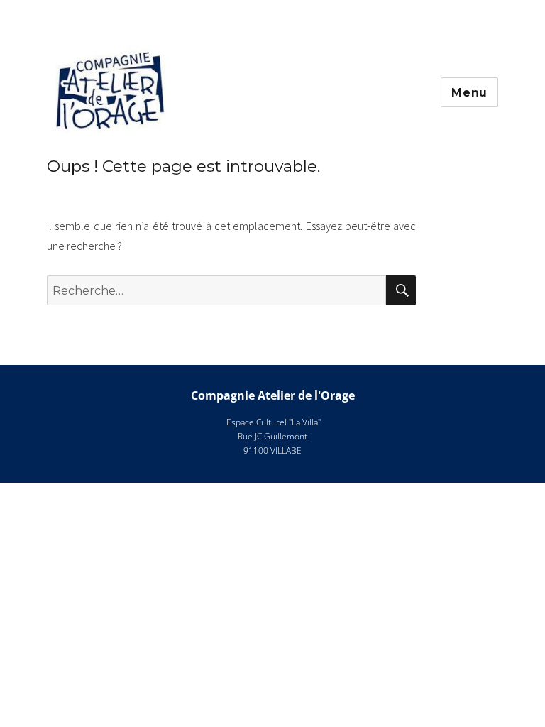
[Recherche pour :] (217, 290)
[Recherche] (401, 290)
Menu (469, 92)
